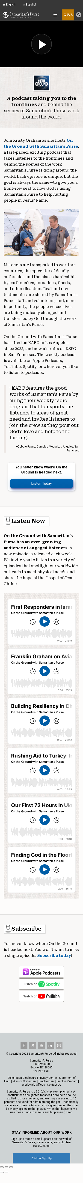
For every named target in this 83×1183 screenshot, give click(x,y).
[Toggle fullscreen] (6, 1167)
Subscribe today (54, 955)
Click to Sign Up (42, 1158)
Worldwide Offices (33, 1084)
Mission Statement (24, 1081)
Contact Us (54, 1084)
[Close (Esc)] (2, 1167)
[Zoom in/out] (11, 1167)
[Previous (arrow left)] (2, 1172)
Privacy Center (48, 1077)
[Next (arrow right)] (6, 1172)
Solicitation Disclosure (22, 1077)
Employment (47, 1081)
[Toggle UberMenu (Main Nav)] (55, 14)
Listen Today (41, 483)
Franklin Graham (67, 1081)
